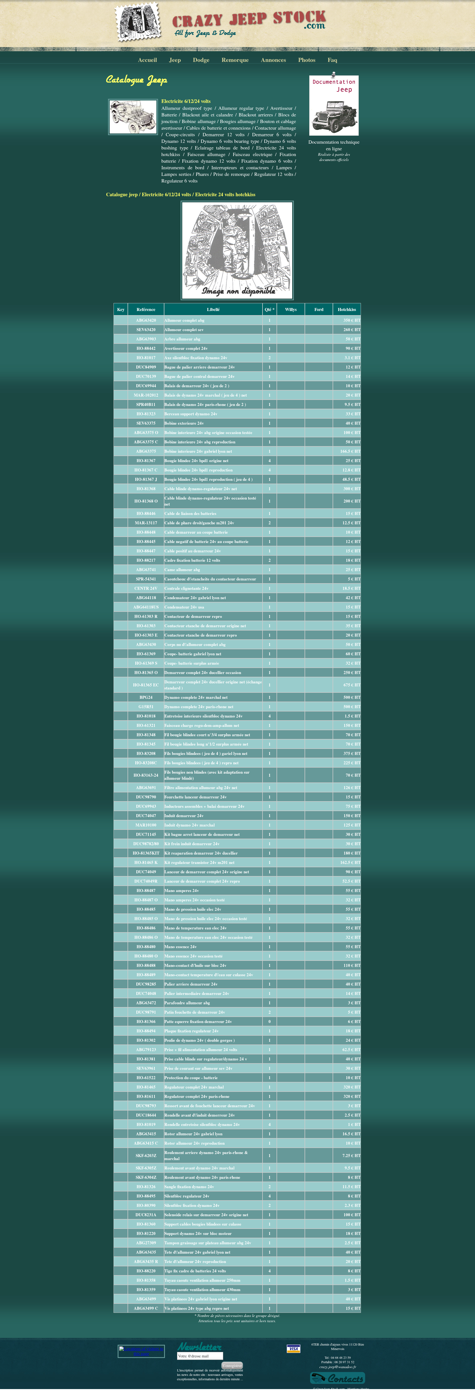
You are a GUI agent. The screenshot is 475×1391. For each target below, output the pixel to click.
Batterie (169, 114)
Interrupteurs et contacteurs (240, 167)
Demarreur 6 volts (272, 134)
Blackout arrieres (256, 114)
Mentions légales (358, 1389)
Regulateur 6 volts (179, 180)
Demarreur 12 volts (224, 134)
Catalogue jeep (122, 194)
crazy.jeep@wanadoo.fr (337, 1366)
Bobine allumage (199, 121)
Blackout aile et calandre (207, 114)
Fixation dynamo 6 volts (266, 160)
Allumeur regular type (241, 108)
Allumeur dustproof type (186, 108)
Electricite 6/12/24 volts (166, 194)
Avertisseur (281, 108)
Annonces (273, 59)
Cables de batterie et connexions (218, 127)
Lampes (284, 167)
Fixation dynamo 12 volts (209, 160)
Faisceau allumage (206, 154)
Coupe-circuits (180, 134)
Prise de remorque (231, 174)
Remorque (235, 59)
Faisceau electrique (252, 154)
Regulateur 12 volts (273, 174)
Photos (307, 59)
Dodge (201, 59)
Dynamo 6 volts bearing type (230, 141)
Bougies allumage (238, 121)
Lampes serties (176, 174)
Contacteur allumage (275, 127)
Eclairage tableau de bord (222, 147)
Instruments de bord (182, 167)
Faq (332, 59)
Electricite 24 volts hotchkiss (225, 194)
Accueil (147, 59)
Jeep (175, 59)
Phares (202, 174)
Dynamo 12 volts (178, 141)
